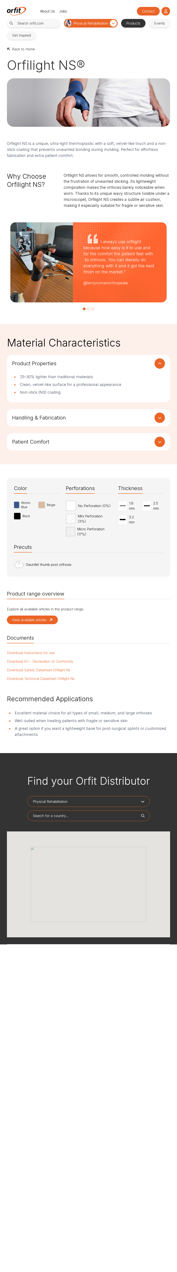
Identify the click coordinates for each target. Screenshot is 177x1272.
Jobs (63, 11)
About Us (47, 11)
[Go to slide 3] (93, 309)
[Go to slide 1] (84, 309)
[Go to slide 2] (88, 309)
